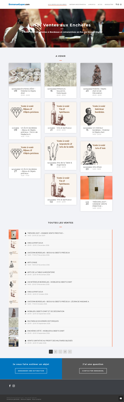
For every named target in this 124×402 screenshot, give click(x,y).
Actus (100, 4)
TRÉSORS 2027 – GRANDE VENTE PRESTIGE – (100, 204)
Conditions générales (13, 399)
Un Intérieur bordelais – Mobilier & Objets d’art (101, 130)
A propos (91, 4)
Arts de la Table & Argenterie (64, 164)
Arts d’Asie (97, 167)
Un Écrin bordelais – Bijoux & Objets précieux (29, 171)
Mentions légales (26, 399)
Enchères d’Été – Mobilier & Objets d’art (28, 91)
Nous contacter (36, 399)
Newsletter (109, 4)
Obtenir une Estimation (77, 4)
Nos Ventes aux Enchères (57, 4)
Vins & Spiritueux (64, 128)
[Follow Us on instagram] (13, 386)
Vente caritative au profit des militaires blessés (50, 341)
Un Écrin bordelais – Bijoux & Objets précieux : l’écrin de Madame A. (29, 131)
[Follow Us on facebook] (10, 386)
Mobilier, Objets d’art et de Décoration (99, 91)
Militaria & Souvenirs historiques (61, 91)
